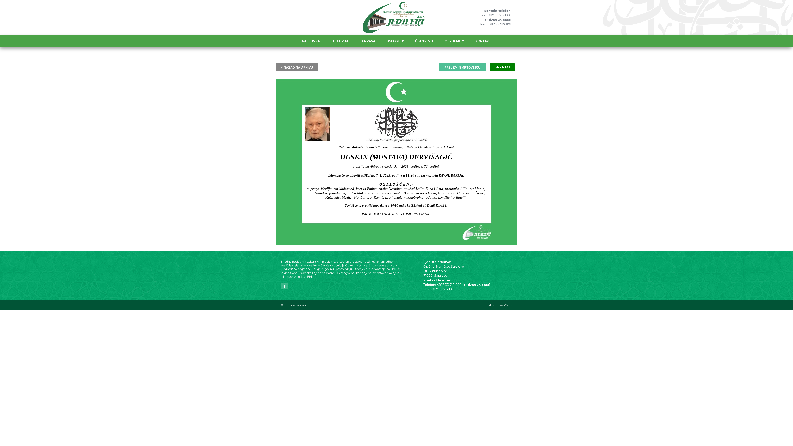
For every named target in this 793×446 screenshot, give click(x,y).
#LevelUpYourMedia (500, 305)
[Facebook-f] (284, 286)
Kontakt (483, 41)
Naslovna (311, 41)
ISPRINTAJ (502, 67)
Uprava (368, 41)
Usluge (393, 41)
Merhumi (452, 41)
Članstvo (424, 41)
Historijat (340, 41)
